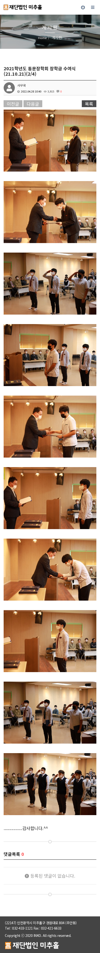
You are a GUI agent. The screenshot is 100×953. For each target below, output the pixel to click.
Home (42, 37)
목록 (89, 104)
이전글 (13, 104)
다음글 (33, 104)
